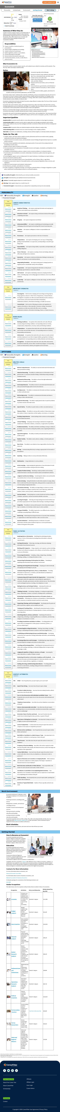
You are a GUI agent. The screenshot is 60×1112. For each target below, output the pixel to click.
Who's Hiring (50, 10)
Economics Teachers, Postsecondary (39, 52)
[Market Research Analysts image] (9, 954)
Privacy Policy (43, 1109)
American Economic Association (13, 873)
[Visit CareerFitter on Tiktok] (16, 1070)
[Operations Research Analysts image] (9, 984)
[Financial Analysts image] (9, 937)
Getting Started (37, 10)
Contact (5, 1101)
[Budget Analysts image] (9, 912)
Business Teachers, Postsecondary (39, 57)
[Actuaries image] (9, 899)
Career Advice (30, 1088)
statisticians (24, 820)
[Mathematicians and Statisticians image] (9, 970)
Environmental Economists (38, 51)
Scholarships (6, 1088)
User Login (30, 1085)
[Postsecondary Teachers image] (9, 1011)
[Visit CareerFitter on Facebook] (4, 1070)
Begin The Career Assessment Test (37, 20)
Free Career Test (8, 1079)
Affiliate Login (30, 1082)
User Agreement (34, 1109)
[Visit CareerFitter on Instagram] (12, 1070)
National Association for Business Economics (16, 878)
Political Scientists (37, 55)
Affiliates (29, 1079)
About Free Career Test (9, 1082)
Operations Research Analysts (14, 984)
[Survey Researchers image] (9, 1023)
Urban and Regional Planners (14, 1039)
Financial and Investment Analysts (39, 54)
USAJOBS (8, 882)
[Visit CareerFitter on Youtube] (8, 1070)
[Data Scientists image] (9, 924)
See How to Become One (35, 1011)
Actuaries (14, 899)
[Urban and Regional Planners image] (9, 1039)
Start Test (49, 2)
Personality (7, 10)
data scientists (17, 820)
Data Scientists (15, 924)
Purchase (6, 1098)
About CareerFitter (8, 1085)
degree (24, 861)
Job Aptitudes (16, 10)
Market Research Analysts (13, 954)
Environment (26, 10)
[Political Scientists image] (9, 996)
